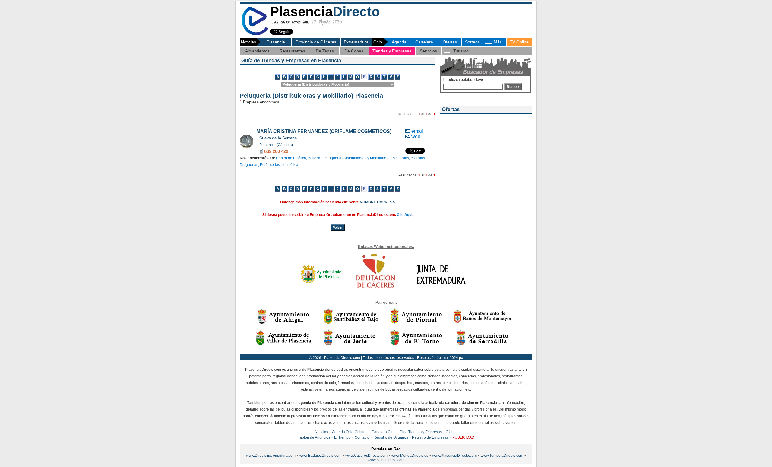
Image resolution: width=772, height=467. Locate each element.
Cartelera (424, 42)
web (415, 136)
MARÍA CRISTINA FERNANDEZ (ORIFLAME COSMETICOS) (323, 131)
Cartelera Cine (384, 432)
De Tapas (325, 51)
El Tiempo (342, 437)
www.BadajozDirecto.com (320, 455)
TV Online (519, 42)
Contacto (362, 437)
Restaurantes (292, 51)
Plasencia (276, 42)
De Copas (353, 51)
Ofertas (450, 42)
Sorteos (472, 42)
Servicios (428, 51)
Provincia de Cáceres (316, 42)
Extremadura (356, 42)
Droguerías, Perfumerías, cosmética (269, 165)
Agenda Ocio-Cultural (350, 432)
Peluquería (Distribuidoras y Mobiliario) (355, 158)
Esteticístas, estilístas (408, 158)
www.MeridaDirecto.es (409, 455)
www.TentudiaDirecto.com (502, 455)
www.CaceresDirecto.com (366, 455)
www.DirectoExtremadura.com (271, 455)
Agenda (399, 42)
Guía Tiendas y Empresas (421, 432)
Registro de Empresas (430, 437)
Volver (338, 227)
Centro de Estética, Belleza (298, 158)
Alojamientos (257, 51)
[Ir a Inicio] (255, 34)
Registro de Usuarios (390, 437)
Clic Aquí (404, 215)
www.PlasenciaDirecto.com (454, 455)
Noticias (321, 432)
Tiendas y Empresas (391, 51)
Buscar (513, 87)
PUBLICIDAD (463, 437)
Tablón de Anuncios (314, 437)
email (417, 131)
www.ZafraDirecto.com (386, 460)
